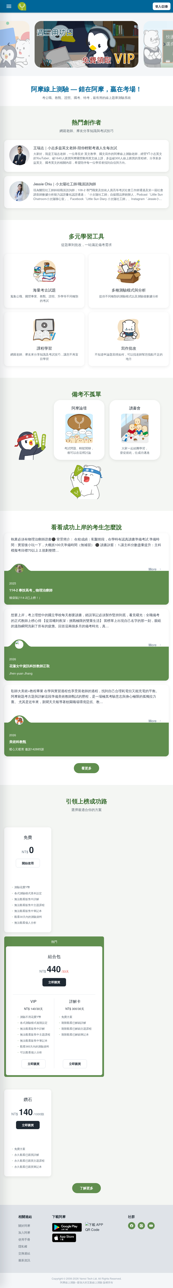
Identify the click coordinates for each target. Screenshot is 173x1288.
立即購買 (54, 982)
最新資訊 (24, 1260)
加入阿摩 (24, 1232)
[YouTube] (151, 1225)
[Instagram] (141, 1225)
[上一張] (15, 44)
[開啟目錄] (9, 6)
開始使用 (28, 863)
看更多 (86, 768)
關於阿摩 (24, 1225)
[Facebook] (131, 1225)
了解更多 (86, 1188)
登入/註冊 (161, 6)
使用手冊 (24, 1239)
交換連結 (24, 1253)
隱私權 (22, 1246)
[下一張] (158, 44)
